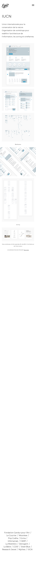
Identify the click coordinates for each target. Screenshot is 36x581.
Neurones (26, 250)
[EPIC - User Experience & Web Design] (5, 6)
